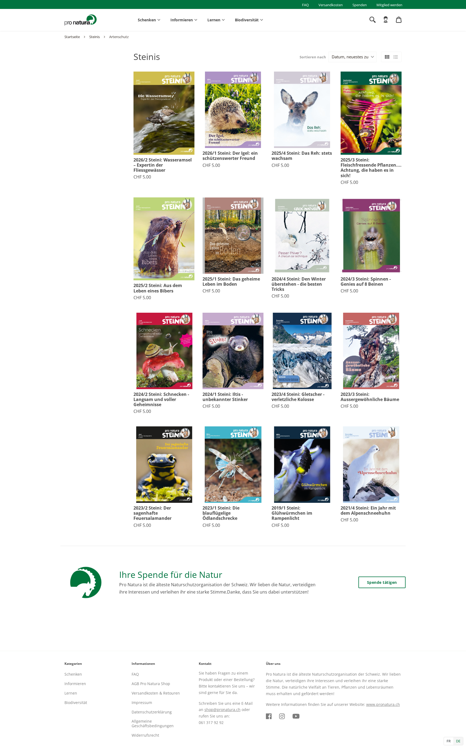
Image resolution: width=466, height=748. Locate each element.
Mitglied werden (389, 4)
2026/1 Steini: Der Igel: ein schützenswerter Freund (230, 156)
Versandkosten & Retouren (156, 693)
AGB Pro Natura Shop (151, 683)
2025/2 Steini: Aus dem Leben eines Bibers (157, 288)
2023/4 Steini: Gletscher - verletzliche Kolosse (298, 397)
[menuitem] (385, 19)
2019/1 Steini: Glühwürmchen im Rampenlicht (292, 513)
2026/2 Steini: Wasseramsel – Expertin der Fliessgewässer (162, 165)
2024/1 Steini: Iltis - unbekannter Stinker (225, 397)
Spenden (359, 4)
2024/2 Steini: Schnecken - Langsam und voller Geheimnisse (161, 399)
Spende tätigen (382, 582)
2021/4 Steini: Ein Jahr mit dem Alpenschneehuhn (368, 511)
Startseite (72, 36)
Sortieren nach (313, 57)
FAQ (305, 4)
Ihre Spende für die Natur (170, 574)
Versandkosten (330, 4)
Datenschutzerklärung (152, 712)
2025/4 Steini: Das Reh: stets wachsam (302, 156)
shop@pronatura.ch (222, 709)
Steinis (94, 36)
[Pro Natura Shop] (80, 20)
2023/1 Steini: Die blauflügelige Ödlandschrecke (221, 513)
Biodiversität (247, 19)
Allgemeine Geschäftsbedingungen (153, 723)
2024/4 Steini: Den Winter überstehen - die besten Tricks (299, 284)
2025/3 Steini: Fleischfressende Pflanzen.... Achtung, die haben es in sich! (371, 167)
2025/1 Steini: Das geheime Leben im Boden (231, 282)
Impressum (142, 702)
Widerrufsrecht (145, 735)
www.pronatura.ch (383, 704)
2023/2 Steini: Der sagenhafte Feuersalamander (152, 513)
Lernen (213, 19)
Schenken (147, 19)
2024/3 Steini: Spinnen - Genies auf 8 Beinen (366, 282)
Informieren (181, 19)
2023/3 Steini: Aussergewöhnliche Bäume (370, 397)
